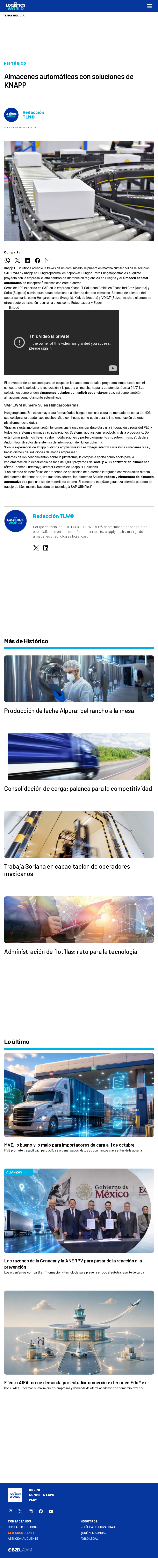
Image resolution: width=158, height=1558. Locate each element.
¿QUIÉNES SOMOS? (94, 1533)
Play (33, 1500)
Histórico (15, 64)
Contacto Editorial (23, 1527)
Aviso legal (90, 1539)
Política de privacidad (98, 1527)
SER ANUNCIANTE (21, 1533)
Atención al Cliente (23, 1539)
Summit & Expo (41, 1495)
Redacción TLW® (33, 115)
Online (35, 1490)
